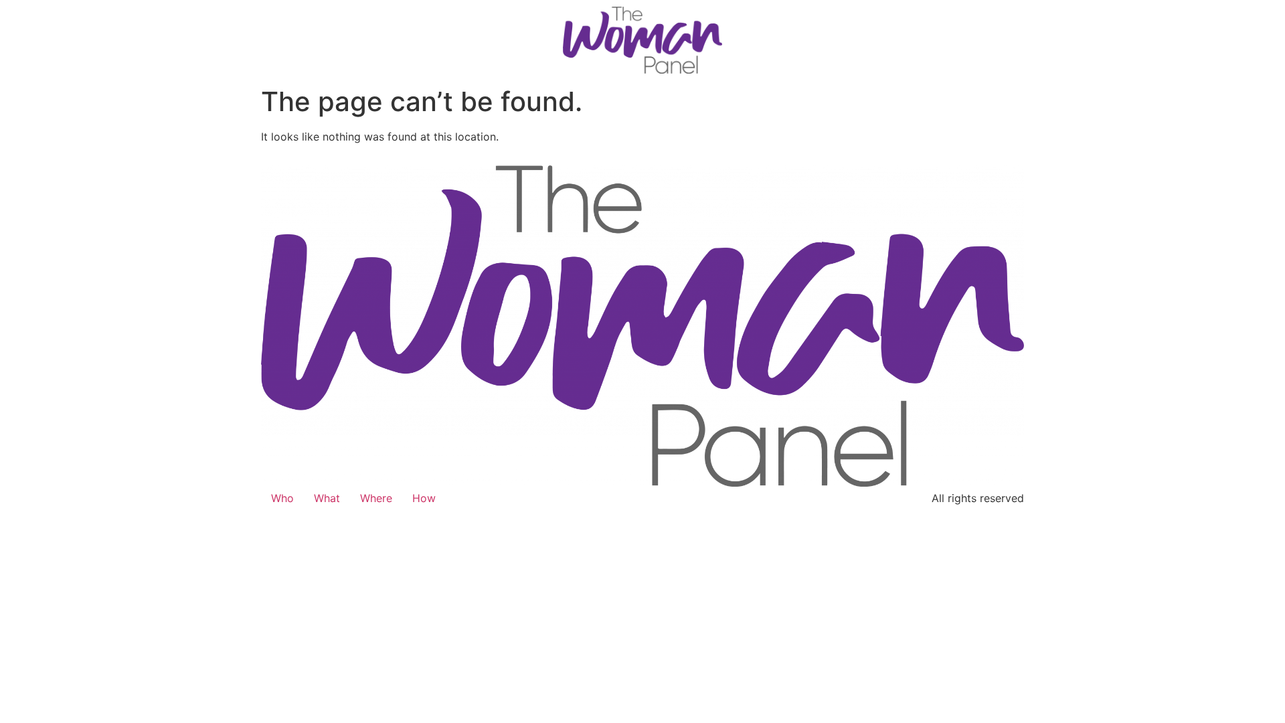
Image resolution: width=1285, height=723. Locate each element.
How (424, 498)
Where (376, 498)
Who (282, 498)
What (327, 498)
